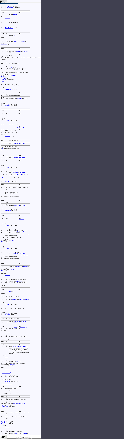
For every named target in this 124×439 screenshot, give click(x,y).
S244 (2, 57)
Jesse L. (2, 81)
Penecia (2, 241)
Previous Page (13, 3)
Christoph (3, 421)
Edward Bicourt (3, 79)
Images (9, 3)
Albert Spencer (19, 98)
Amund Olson (3, 365)
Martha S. (19, 432)
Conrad (3, 405)
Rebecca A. (24, 346)
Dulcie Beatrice (4, 44)
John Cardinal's (19, 438)
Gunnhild (18, 361)
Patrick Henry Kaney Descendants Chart (7, 372)
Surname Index (4, 3)
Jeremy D (31, 438)
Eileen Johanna (7, 381)
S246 (2, 84)
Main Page (1, 3)
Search (11, 3)
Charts (7, 3)
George (2, 76)
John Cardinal (27, 438)
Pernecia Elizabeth (12, 75)
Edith (15, 327)
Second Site (21, 438)
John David (24, 433)
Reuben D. (3, 80)
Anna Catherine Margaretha (9, 7)
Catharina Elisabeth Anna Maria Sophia (17, 400)
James (23, 41)
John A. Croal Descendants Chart (6, 373)
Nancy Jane (16, 41)
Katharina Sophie (4, 406)
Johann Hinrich (7, 6)
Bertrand (15, 322)
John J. (19, 346)
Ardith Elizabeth (19, 281)
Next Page (17, 3)
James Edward (3, 242)
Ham (7, 427)
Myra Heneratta (18, 229)
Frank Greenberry (4, 77)
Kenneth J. (14, 346)
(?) (15, 14)
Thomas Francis (8, 369)
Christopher (3, 404)
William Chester (14, 299)
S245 (2, 132)
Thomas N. (3, 78)
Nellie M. (17, 433)
